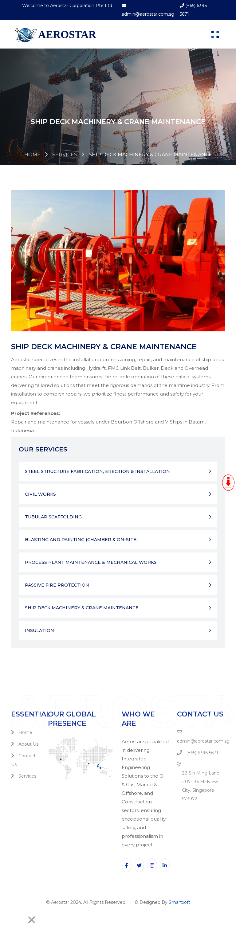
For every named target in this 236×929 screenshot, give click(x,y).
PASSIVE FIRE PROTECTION (57, 585)
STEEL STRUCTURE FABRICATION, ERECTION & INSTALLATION (97, 471)
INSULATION (39, 630)
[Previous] (7, 920)
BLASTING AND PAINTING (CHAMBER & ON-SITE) (81, 539)
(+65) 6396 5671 (201, 752)
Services (64, 155)
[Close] (31, 919)
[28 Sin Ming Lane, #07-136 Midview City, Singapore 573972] (180, 764)
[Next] (20, 920)
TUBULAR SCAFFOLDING (53, 517)
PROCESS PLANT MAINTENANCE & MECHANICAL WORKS (91, 562)
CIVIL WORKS (40, 494)
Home (32, 155)
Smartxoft (179, 902)
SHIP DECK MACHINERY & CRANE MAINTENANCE (82, 608)
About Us (27, 744)
